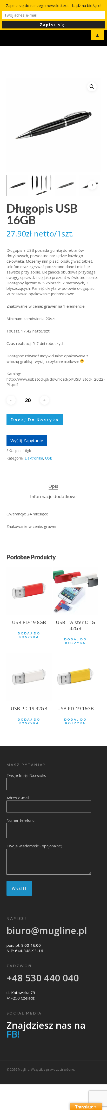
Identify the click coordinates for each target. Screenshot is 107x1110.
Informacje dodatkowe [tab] (53, 496)
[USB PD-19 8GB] (29, 591)
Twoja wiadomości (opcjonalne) (34, 845)
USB (48, 458)
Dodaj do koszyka (35, 419)
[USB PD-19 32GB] (29, 677)
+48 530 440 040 (42, 978)
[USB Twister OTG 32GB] (75, 591)
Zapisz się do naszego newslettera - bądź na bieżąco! (53, 5)
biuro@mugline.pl (46, 930)
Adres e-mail (17, 797)
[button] (92, 86)
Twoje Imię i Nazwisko (26, 775)
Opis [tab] (53, 486)
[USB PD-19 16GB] (75, 677)
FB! (13, 1034)
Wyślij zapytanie (26, 440)
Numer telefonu (20, 820)
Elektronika (34, 458)
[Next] (92, 185)
